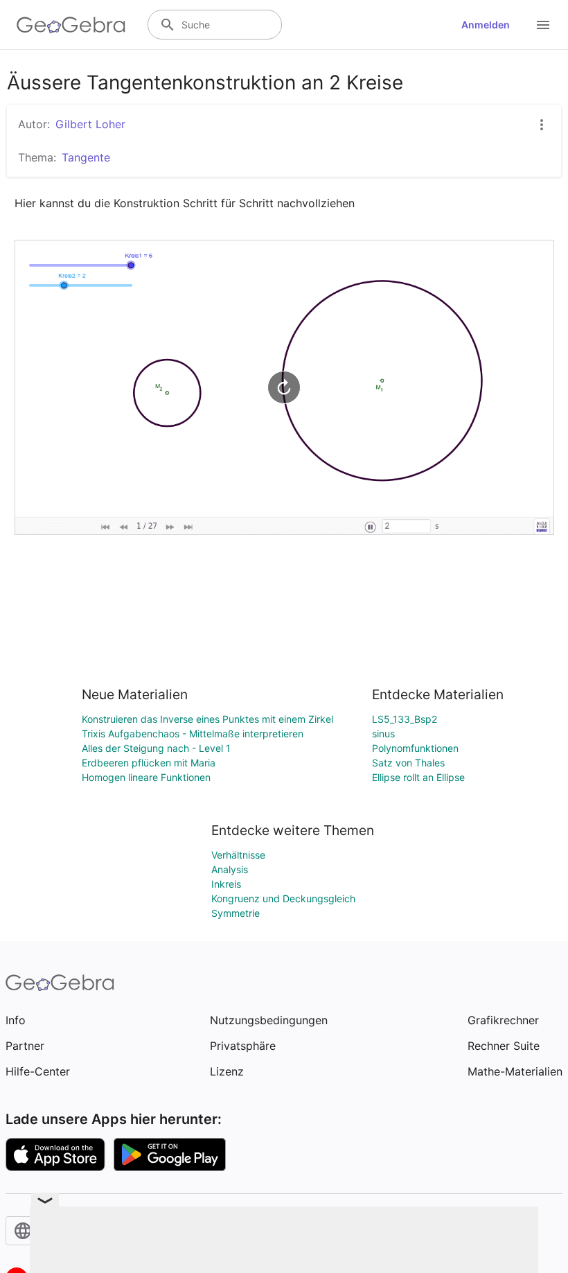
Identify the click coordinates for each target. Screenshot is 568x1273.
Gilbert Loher (90, 124)
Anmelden (485, 24)
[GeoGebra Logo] (71, 25)
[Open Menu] (543, 25)
